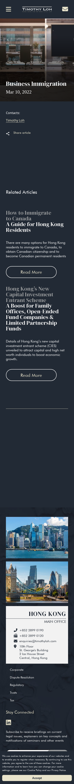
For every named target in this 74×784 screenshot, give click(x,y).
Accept (37, 778)
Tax (12, 700)
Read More (31, 272)
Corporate (16, 670)
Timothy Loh (15, 120)
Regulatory (17, 685)
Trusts (13, 692)
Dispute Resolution (22, 677)
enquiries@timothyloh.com (37, 641)
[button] (10, 9)
